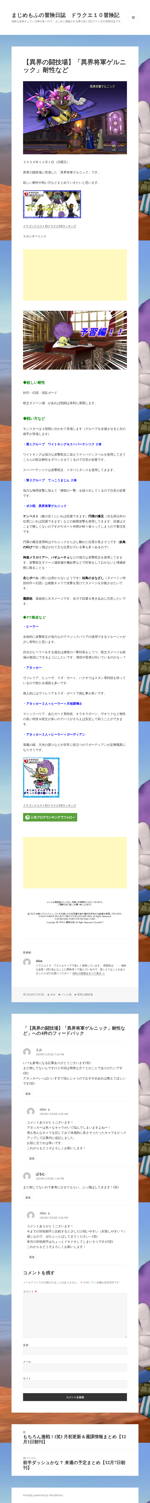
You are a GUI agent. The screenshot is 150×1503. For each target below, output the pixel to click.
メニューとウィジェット (133, 22)
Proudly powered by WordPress (43, 1495)
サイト (27, 1378)
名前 (25, 1345)
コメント (30, 1291)
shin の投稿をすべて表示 (87, 973)
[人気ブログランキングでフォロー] (75, 817)
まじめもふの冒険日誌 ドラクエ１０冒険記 (65, 14)
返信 (28, 1093)
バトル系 (66, 994)
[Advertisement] (75, 275)
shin (52, 994)
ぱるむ (40, 1174)
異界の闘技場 (85, 994)
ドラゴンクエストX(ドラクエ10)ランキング (49, 226)
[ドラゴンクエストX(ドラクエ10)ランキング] (75, 204)
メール (27, 1361)
